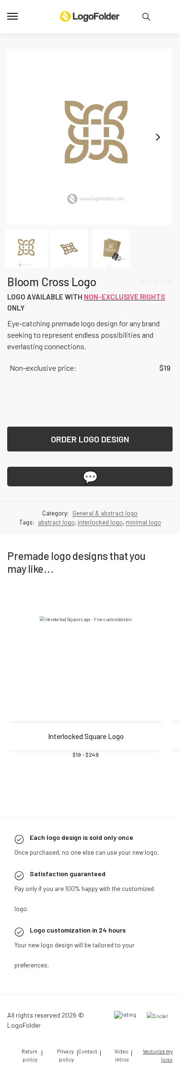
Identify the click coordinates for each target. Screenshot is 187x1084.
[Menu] (21, 17)
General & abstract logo (105, 553)
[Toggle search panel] (146, 16)
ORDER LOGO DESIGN (90, 478)
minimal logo (143, 562)
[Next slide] (158, 137)
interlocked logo (100, 562)
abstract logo (56, 562)
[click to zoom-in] (90, 137)
